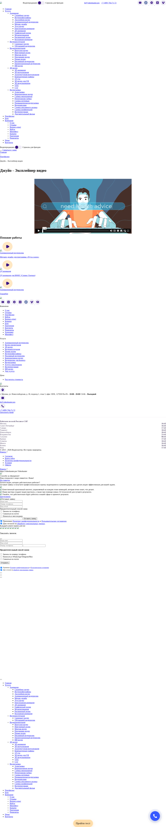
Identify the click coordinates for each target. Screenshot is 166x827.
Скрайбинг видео (22, 689)
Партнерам (9, 326)
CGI (16, 762)
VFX (17, 760)
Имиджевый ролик (22, 727)
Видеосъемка (10, 362)
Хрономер (9, 332)
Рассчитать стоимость (14, 379)
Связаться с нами (9, 150)
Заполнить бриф (6, 412)
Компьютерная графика (24, 751)
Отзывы (8, 312)
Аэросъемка (20, 766)
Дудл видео (19, 700)
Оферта (8, 465)
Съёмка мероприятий (23, 771)
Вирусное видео (21, 725)
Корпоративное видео (14, 358)
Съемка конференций (23, 784)
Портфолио (4, 157)
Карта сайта (10, 458)
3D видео (9, 347)
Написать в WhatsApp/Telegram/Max (18, 557)
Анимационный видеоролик (17, 343)
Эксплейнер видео (22, 694)
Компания (9, 795)
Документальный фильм (25, 788)
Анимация (14, 687)
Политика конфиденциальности (18, 461)
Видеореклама (20, 779)
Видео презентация (13, 345)
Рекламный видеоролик (15, 356)
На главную (5, 480)
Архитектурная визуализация (27, 749)
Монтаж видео (21, 729)
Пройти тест (83, 823)
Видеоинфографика (13, 354)
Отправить (5, 563)
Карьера (8, 321)
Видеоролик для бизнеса (15, 360)
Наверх (3, 452)
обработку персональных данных (31, 524)
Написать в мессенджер (13, 516)
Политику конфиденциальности (26, 521)
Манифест (9, 334)
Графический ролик (23, 707)
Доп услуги (9, 371)
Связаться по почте (11, 514)
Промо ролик (10, 351)
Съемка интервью (22, 775)
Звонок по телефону (11, 511)
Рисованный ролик (23, 711)
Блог (7, 323)
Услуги (8, 685)
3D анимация (20, 744)
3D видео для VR (22, 755)
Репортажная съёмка (23, 773)
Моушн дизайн (21, 698)
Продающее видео (22, 731)
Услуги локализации (13, 365)
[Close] (1, 538)
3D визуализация (22, 746)
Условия (8, 463)
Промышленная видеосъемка (27, 777)
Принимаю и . (35, 521)
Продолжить (5, 497)
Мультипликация (22, 709)
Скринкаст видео (22, 718)
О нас (7, 310)
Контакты (9, 328)
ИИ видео (9, 369)
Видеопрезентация (17, 722)
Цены (7, 814)
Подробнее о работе (157, 580)
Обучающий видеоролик (25, 720)
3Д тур (17, 753)
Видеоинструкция (12, 349)
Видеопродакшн (11, 367)
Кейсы (7, 317)
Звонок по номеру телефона (14, 554)
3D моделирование (22, 757)
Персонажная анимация (24, 703)
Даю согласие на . (24, 524)
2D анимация (20, 705)
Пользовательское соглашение (53, 521)
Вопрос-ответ (10, 319)
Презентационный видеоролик (27, 738)
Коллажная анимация (23, 714)
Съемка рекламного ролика (26, 782)
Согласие (9, 456)
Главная (3, 152)
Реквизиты (9, 330)
